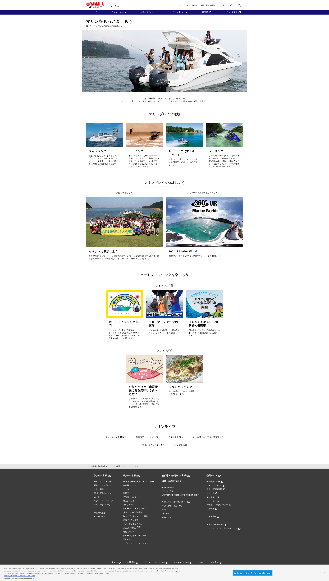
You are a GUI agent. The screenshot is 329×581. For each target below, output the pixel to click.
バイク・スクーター (102, 481)
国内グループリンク (215, 524)
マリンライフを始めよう (116, 437)
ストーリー (211, 501)
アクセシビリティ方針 (208, 562)
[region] (164, 573)
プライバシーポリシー (154, 562)
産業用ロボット (129, 485)
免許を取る (146, 12)
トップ (94, 12)
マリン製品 (116, 466)
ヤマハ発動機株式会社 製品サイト (98, 466)
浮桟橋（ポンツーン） (132, 497)
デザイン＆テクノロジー (217, 505)
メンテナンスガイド (182, 445)
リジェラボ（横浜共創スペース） (176, 502)
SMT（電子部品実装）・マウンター (138, 481)
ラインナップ (117, 12)
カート (97, 497)
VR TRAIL (166, 513)
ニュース (210, 493)
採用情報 (210, 508)
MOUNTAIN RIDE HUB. (172, 506)
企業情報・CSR (213, 481)
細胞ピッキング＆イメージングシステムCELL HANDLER (132, 524)
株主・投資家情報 (214, 489)
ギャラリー (211, 497)
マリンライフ (164, 427)
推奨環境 (131, 562)
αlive (164, 510)
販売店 (205, 12)
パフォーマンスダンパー (104, 501)
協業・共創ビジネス (172, 481)
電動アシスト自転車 (102, 485)
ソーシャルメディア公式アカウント (222, 528)
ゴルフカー (128, 505)
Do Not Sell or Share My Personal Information (252, 573)
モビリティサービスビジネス (135, 543)
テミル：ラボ (167, 491)
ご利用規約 (112, 562)
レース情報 (211, 516)
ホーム (180, 5)
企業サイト (225, 5)
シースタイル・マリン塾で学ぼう (208, 437)
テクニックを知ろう (175, 437)
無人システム (129, 501)
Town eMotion (167, 487)
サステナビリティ (214, 485)
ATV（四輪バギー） (102, 505)
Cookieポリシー (181, 562)
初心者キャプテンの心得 (147, 437)
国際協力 (127, 539)
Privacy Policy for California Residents (19, 576)
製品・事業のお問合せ (209, 5)
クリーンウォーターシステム (135, 535)
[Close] (325, 572)
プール (126, 489)
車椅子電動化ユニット (103, 493)
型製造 (126, 493)
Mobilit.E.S (166, 517)
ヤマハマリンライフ (129, 466)
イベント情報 (231, 12)
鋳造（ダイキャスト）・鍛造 (135, 516)
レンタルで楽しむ (176, 12)
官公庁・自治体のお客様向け (176, 475)
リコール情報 (192, 5)
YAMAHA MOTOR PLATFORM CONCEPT (180, 495)
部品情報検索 (100, 513)
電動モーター (129, 532)
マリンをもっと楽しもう (153, 445)
